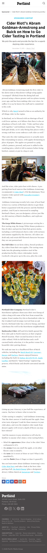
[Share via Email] (20, 481)
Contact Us (22, 529)
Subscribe (18, 533)
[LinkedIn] (22, 509)
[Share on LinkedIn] (12, 481)
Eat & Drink (15, 519)
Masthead (14, 527)
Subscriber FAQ (13, 535)
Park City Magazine (35, 541)
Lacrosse (37, 352)
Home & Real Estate (33, 521)
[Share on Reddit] (24, 481)
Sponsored (5, 12)
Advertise (22, 527)
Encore (5, 355)
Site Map (14, 529)
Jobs (28, 527)
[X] (14, 509)
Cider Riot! (18, 192)
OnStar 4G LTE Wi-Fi (28, 358)
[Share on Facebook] (3, 481)
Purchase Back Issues (27, 535)
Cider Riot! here (8, 466)
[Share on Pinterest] (16, 481)
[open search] (44, 3)
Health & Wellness (7, 523)
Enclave (14, 355)
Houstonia (32, 539)
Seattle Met (23, 539)
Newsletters (39, 535)
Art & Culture (37, 519)
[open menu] (3, 3)
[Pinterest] (18, 509)
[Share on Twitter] (8, 481)
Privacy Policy (35, 527)
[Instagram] (10, 509)
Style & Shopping (26, 519)
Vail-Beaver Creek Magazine (18, 541)
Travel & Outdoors (20, 521)
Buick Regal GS (27, 352)
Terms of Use (6, 529)
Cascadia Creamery (32, 195)
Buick (15, 111)
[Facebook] (6, 509)
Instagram (26, 472)
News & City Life (7, 521)
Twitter (37, 472)
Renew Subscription (29, 533)
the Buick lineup (19, 469)
